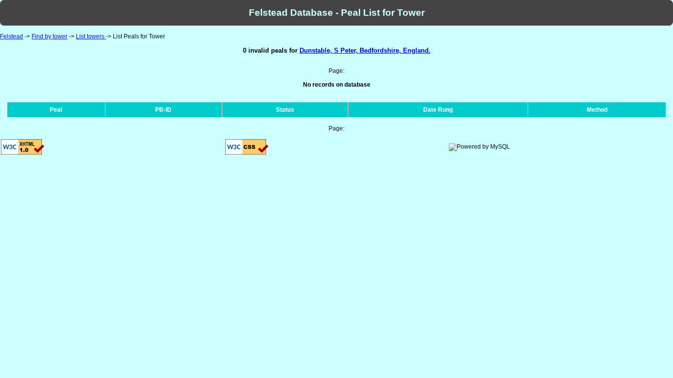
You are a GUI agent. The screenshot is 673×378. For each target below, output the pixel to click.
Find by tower (49, 36)
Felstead (11, 36)
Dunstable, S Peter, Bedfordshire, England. (365, 50)
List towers (91, 36)
